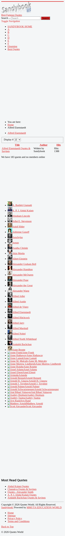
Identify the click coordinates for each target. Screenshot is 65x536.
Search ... (6, 18)
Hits (58, 145)
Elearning (12, 46)
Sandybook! (7, 507)
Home (11, 512)
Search (45, 18)
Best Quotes (14, 49)
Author (43, 145)
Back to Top (7, 526)
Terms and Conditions (19, 521)
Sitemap (12, 515)
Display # (9, 139)
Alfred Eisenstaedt (17, 133)
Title (17, 145)
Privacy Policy (15, 518)
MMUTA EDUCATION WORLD (44, 507)
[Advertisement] (32, 85)
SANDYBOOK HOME (20, 26)
